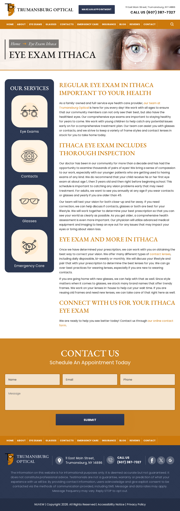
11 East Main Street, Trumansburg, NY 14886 (84, 460)
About (21, 24)
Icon (29, 111)
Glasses (51, 24)
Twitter (161, 460)
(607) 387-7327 (129, 462)
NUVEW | (40, 504)
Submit (90, 420)
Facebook (152, 460)
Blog (122, 24)
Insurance (109, 24)
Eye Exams (35, 24)
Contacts (67, 24)
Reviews (135, 24)
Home (10, 24)
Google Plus (170, 460)
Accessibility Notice (111, 504)
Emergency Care (87, 24)
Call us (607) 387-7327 (152, 12)
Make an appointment (97, 9)
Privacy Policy (136, 504)
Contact (149, 24)
